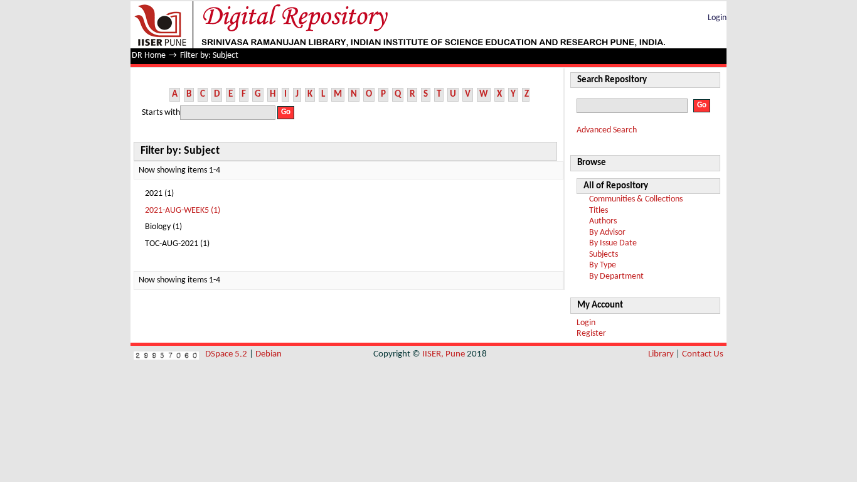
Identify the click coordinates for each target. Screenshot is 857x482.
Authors (603, 221)
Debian (268, 354)
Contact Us (702, 354)
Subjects (603, 254)
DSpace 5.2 (227, 354)
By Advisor (607, 232)
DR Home (149, 55)
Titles (598, 210)
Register (591, 333)
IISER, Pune (443, 354)
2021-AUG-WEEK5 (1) (182, 210)
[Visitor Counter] (166, 354)
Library (661, 354)
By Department (616, 276)
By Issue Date (613, 243)
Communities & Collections (636, 199)
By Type (602, 265)
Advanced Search (607, 130)
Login (717, 18)
